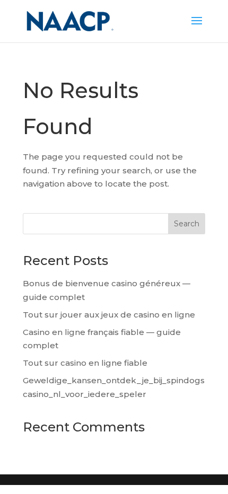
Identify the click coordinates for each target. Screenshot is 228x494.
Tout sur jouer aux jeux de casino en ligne (109, 315)
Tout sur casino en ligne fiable (85, 363)
